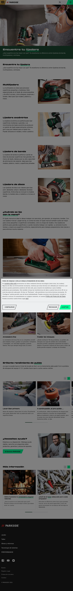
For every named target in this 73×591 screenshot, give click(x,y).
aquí (27, 298)
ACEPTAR (64, 307)
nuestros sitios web (10, 283)
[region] (36, 295)
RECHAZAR (53, 307)
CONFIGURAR (10, 307)
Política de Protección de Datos (56, 296)
